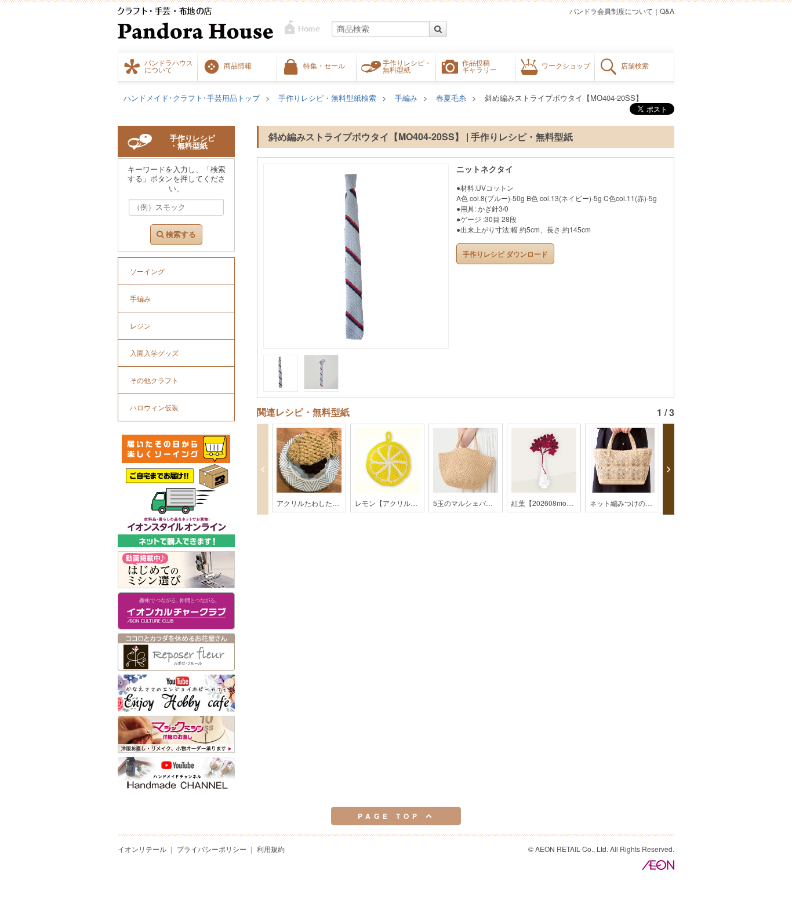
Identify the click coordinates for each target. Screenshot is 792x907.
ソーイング (147, 271)
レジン (140, 325)
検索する (180, 234)
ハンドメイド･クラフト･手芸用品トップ (191, 97)
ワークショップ (566, 65)
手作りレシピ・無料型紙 (407, 66)
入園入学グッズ (154, 353)
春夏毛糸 (451, 97)
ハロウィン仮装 (154, 407)
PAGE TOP (392, 816)
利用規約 (271, 849)
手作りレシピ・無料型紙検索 (327, 97)
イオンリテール (142, 849)
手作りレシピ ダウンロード (505, 254)
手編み (406, 97)
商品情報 (238, 65)
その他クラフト (154, 380)
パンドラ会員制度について (611, 11)
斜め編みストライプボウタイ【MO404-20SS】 (564, 97)
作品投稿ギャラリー (479, 66)
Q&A (667, 11)
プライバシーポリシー (211, 849)
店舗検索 (635, 65)
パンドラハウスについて (168, 66)
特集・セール (324, 65)
